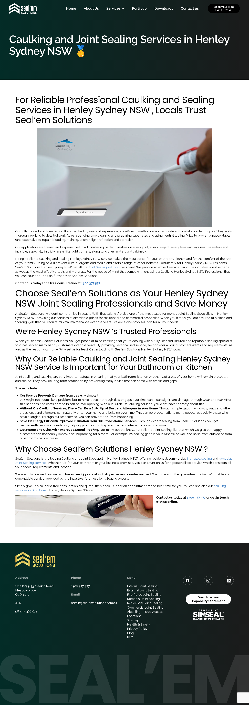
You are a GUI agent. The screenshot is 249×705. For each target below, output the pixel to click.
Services (113, 8)
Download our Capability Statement (208, 599)
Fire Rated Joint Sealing (144, 594)
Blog (130, 633)
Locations (134, 616)
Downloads (163, 8)
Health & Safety (138, 624)
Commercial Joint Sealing (145, 607)
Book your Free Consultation (224, 8)
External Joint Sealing (142, 590)
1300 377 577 (90, 283)
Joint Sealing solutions (104, 267)
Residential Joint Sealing (144, 603)
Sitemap (133, 620)
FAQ (130, 637)
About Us (91, 8)
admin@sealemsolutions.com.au (94, 603)
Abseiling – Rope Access (145, 611)
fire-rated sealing (199, 458)
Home (71, 8)
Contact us (190, 8)
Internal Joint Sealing (142, 586)
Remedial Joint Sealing (143, 599)
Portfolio (139, 8)
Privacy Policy (137, 628)
